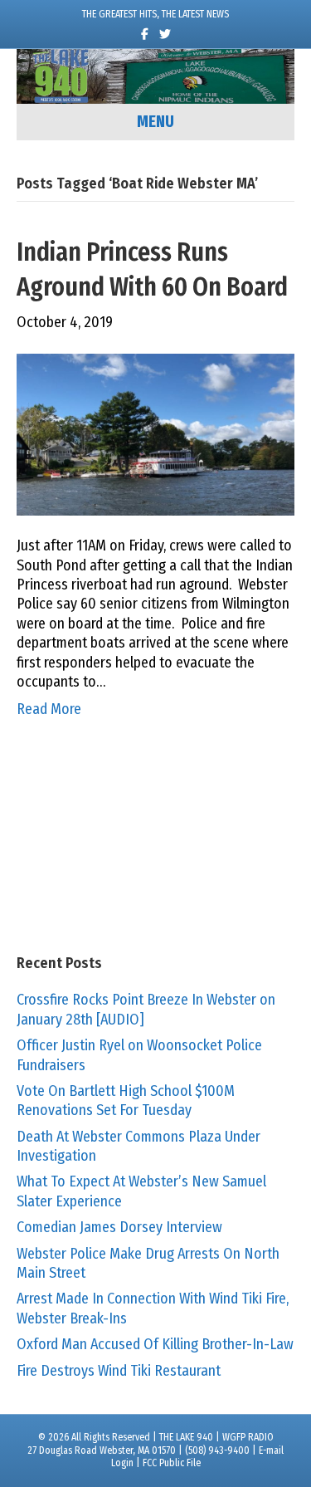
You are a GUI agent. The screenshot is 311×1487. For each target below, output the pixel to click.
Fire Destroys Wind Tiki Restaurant (119, 1371)
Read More (49, 709)
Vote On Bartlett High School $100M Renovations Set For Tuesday (126, 1100)
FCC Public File (172, 1463)
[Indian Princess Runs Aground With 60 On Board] (155, 433)
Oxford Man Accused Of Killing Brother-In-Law (155, 1344)
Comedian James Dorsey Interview (119, 1227)
